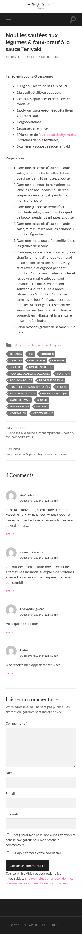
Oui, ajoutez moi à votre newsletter (35, 853)
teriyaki (42, 406)
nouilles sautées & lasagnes (30, 373)
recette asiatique (22, 393)
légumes (58, 360)
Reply (10, 534)
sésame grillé (19, 406)
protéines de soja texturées (30, 386)
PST (31, 354)
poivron (63, 373)
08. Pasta (16, 354)
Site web (12, 814)
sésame (42, 400)
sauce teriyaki (20, 400)
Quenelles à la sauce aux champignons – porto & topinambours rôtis (40, 433)
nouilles (16, 367)
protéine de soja (51, 380)
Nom (10, 773)
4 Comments (48, 57)
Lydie (24, 650)
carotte (16, 360)
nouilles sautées (41, 367)
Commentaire (16, 723)
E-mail (11, 793)
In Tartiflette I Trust (41, 925)
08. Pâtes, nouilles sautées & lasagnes (37, 345)
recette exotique (54, 393)
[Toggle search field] (72, 19)
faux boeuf (37, 360)
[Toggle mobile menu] (9, 19)
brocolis (47, 354)
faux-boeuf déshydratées (57, 134)
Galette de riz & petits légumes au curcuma (36, 452)
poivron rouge (21, 380)
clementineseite (32, 552)
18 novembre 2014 (20, 57)
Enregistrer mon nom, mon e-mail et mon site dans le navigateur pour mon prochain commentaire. (41, 840)
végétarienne (43, 413)
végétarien (18, 413)
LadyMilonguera (32, 609)
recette (62, 386)
